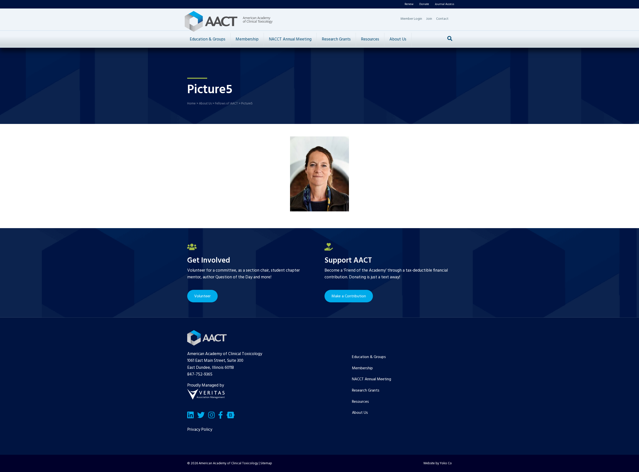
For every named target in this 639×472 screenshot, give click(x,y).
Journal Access (444, 4)
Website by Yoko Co (437, 463)
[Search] (449, 38)
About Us (397, 39)
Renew (409, 4)
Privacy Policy (199, 429)
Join (429, 19)
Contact (442, 19)
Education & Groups (207, 39)
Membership (247, 39)
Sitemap (266, 463)
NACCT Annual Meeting (290, 39)
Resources (370, 39)
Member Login (411, 19)
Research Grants (336, 39)
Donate (424, 4)
